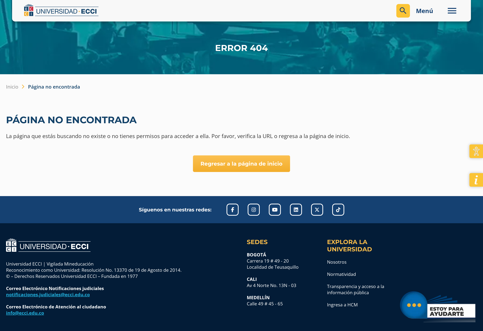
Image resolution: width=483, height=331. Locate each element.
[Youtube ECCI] (275, 210)
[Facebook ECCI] (233, 210)
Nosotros (337, 262)
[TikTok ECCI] (338, 210)
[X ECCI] (317, 210)
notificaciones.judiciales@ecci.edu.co (48, 294)
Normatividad (341, 274)
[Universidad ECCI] (131, 10)
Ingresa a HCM (342, 305)
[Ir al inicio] (48, 245)
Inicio (12, 86)
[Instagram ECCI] (254, 210)
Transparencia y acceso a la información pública (355, 289)
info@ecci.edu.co (25, 313)
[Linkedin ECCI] (296, 210)
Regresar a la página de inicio (241, 163)
